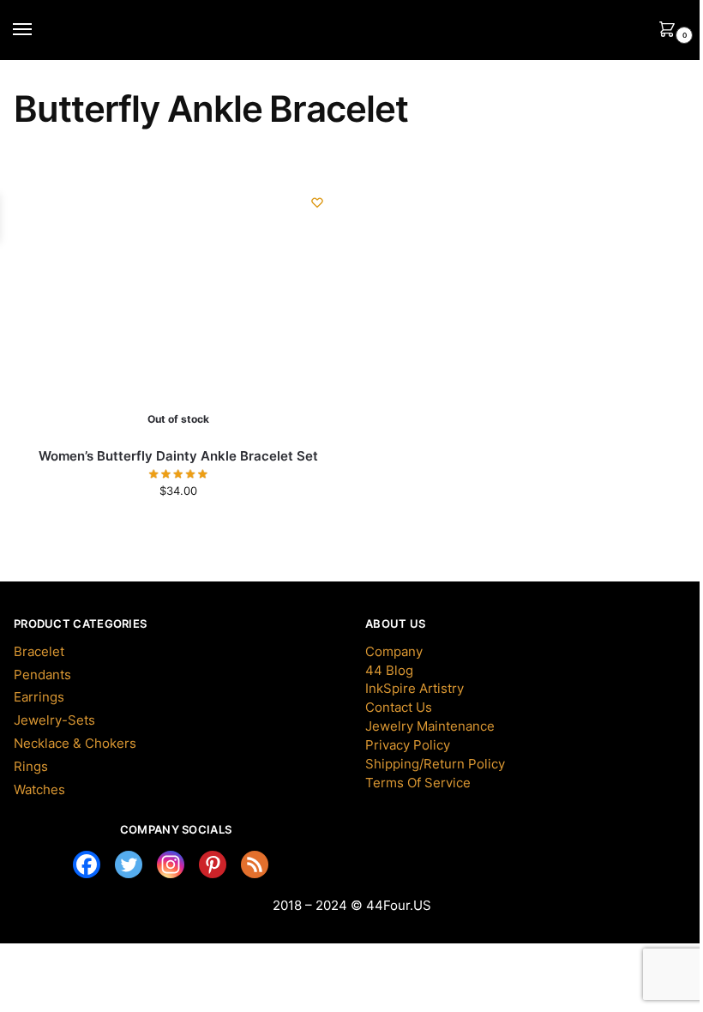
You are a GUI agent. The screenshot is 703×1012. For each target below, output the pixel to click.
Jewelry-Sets (54, 720)
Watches (39, 790)
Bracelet (39, 652)
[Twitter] (128, 864)
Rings (31, 766)
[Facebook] (86, 864)
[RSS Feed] (254, 864)
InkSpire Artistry (414, 688)
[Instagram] (170, 864)
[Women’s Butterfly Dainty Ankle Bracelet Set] (142, 305)
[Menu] (38, 30)
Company (394, 652)
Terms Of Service (418, 783)
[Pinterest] (212, 864)
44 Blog (389, 670)
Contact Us (398, 707)
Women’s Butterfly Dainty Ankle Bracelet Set (178, 456)
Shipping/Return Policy (435, 764)
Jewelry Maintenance (430, 726)
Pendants (42, 675)
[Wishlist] (317, 202)
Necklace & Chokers (75, 743)
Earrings (39, 697)
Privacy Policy (407, 745)
